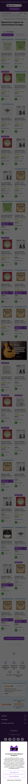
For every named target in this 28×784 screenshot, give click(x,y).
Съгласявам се (14, 772)
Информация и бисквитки (14, 780)
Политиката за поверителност (16, 767)
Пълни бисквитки (14, 776)
